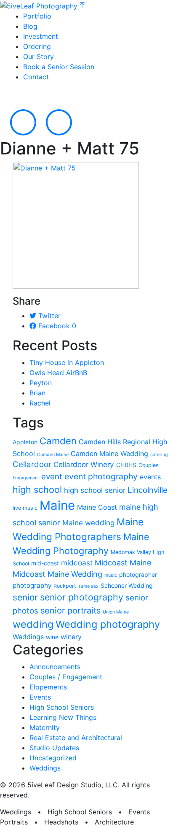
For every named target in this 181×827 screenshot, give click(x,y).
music (110, 575)
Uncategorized (53, 758)
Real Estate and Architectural (75, 737)
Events (40, 697)
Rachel (40, 403)
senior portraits (70, 610)
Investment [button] (40, 36)
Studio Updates (54, 747)
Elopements (48, 687)
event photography (101, 476)
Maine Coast (97, 507)
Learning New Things (62, 717)
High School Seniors (61, 707)
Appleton (25, 442)
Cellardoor (32, 464)
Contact (36, 77)
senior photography (81, 597)
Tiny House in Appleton (66, 362)
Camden (58, 440)
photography (32, 585)
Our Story (38, 56)
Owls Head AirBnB (58, 372)
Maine (57, 505)
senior (25, 597)
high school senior (94, 490)
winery (71, 636)
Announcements (54, 666)
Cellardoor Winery (83, 464)
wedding (33, 624)
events (150, 477)
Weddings (28, 636)
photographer (138, 574)
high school (37, 489)
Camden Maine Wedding (109, 453)
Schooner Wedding (127, 585)
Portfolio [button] (37, 16)
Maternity (44, 727)
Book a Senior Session (58, 66)
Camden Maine (53, 454)
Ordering (37, 46)
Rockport (64, 586)
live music (25, 508)
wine (52, 637)
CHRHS (126, 464)
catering (159, 454)
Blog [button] (30, 26)
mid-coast (45, 563)
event (51, 476)
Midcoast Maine (123, 562)
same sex (88, 586)
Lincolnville (148, 490)
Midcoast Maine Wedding (57, 574)
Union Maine (116, 612)
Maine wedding (88, 522)
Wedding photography (108, 624)
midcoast (77, 562)
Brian (37, 393)
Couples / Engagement (65, 677)
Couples (148, 465)
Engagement (26, 478)
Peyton (40, 382)
